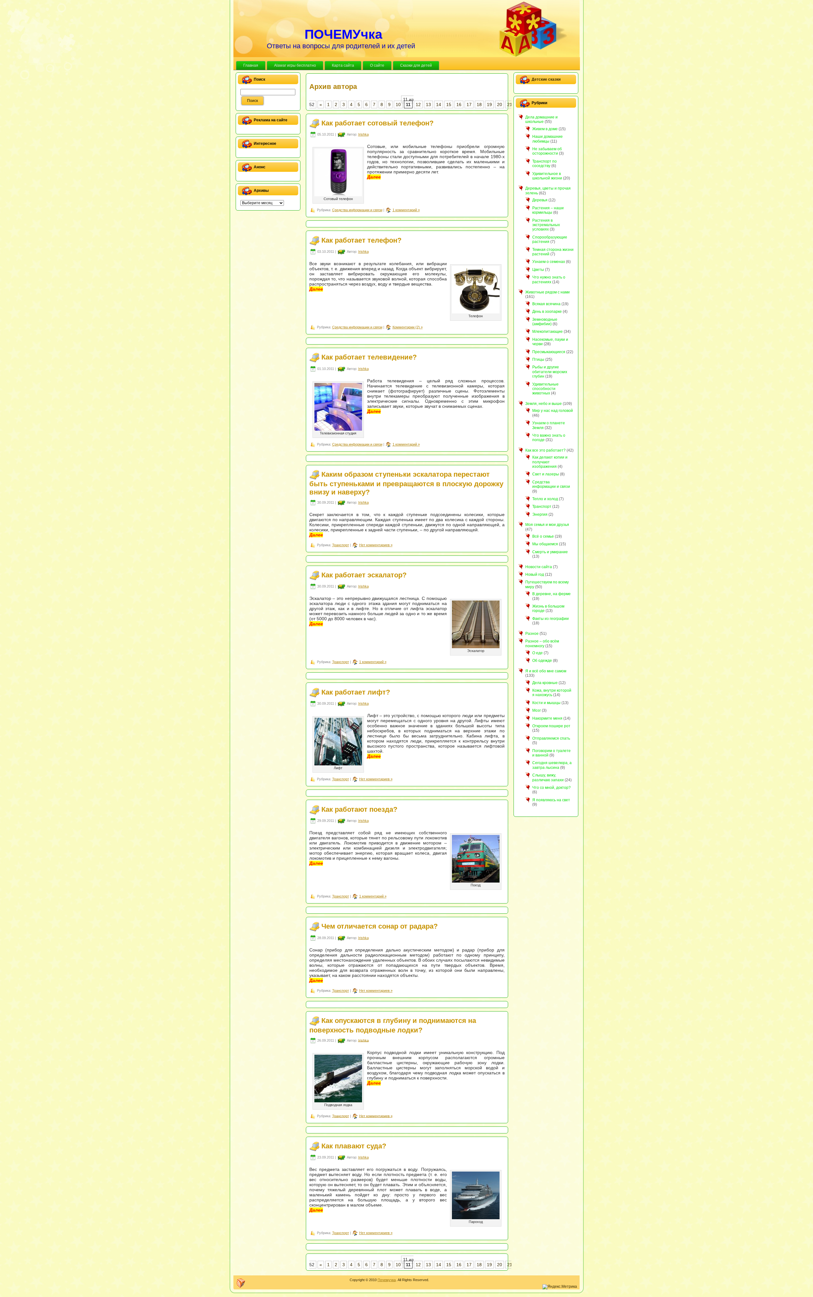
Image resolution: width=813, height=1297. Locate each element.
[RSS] (240, 1283)
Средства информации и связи (357, 210)
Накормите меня (547, 718)
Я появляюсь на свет (551, 800)
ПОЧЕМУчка (343, 34)
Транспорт (340, 545)
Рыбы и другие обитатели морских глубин (549, 372)
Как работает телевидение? (369, 357)
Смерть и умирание (550, 552)
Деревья (540, 200)
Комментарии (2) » (408, 327)
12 (418, 104)
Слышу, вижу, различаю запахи (548, 777)
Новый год (534, 574)
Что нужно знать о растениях (548, 279)
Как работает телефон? (361, 240)
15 (448, 104)
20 (499, 104)
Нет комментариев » (376, 545)
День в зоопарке (547, 311)
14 (438, 104)
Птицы (538, 359)
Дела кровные (545, 683)
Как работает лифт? (355, 692)
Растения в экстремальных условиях (546, 225)
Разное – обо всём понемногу (542, 643)
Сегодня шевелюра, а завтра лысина (552, 765)
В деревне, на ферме (551, 594)
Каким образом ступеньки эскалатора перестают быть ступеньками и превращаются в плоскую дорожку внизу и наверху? (406, 483)
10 (398, 104)
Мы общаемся (545, 544)
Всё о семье (543, 536)
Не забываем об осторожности (547, 151)
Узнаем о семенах (548, 261)
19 (489, 104)
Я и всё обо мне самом (545, 671)
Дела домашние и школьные (541, 119)
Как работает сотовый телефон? (377, 123)
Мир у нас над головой (552, 410)
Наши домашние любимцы (547, 138)
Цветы (538, 269)
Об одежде (542, 660)
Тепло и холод (545, 499)
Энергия (540, 514)
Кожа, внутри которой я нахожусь (551, 692)
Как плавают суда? (353, 1146)
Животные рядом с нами (547, 292)
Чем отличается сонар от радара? (379, 926)
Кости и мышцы (546, 703)
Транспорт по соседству (544, 163)
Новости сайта (538, 567)
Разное (532, 633)
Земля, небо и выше (543, 403)
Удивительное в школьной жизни (547, 175)
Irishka (363, 134)
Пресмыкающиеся (548, 352)
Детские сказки (546, 79)
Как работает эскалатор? (363, 575)
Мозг (536, 710)
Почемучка (387, 1280)
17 (469, 104)
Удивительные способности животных (545, 389)
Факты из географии (550, 618)
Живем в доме (545, 129)
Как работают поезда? (359, 809)
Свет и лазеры (545, 474)
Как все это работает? (545, 450)
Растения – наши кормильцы (548, 210)
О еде (537, 653)
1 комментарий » (406, 210)
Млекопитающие (547, 331)
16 (458, 104)
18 (479, 104)
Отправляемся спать (551, 738)
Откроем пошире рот (551, 726)
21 (509, 104)
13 (428, 104)
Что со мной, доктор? (551, 787)
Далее (374, 176)
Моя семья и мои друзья (547, 524)
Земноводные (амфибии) (544, 321)
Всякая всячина (546, 304)
